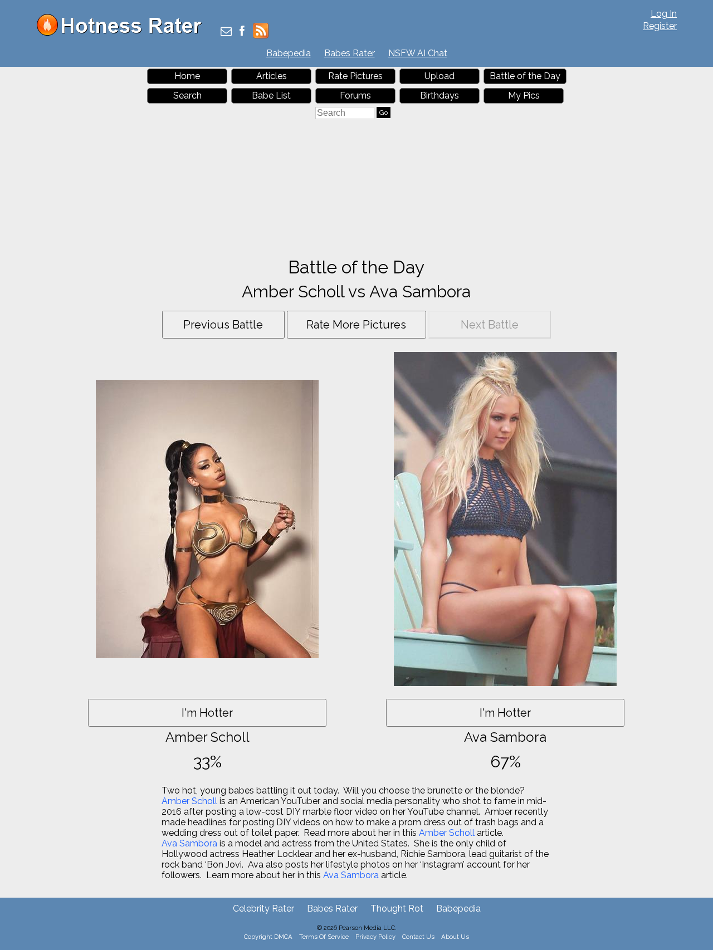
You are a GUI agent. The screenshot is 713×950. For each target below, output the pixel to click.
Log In (664, 13)
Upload (439, 76)
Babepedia (288, 53)
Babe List (271, 95)
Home (187, 76)
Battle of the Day (525, 76)
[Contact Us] (226, 32)
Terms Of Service (324, 937)
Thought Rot (396, 908)
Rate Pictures (355, 76)
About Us (455, 937)
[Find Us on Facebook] (242, 32)
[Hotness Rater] (123, 33)
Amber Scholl (189, 801)
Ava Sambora (189, 843)
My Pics (524, 95)
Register (660, 26)
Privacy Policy (375, 937)
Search (187, 95)
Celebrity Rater (263, 908)
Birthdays (439, 95)
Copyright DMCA (268, 937)
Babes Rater (349, 53)
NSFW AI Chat (417, 53)
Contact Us (418, 937)
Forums (355, 95)
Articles (271, 76)
